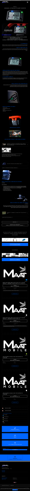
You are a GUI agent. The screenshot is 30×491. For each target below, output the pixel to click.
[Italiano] (15, 482)
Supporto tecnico (15, 437)
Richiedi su (15, 458)
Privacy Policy (3, 470)
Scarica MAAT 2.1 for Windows (15, 285)
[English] (14, 482)
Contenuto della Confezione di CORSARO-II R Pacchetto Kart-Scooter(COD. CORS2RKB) (14, 225)
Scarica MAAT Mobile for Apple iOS (15, 396)
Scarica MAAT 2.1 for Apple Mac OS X (15, 321)
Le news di (15, 444)
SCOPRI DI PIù (15, 329)
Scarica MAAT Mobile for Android (15, 360)
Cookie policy (3, 471)
